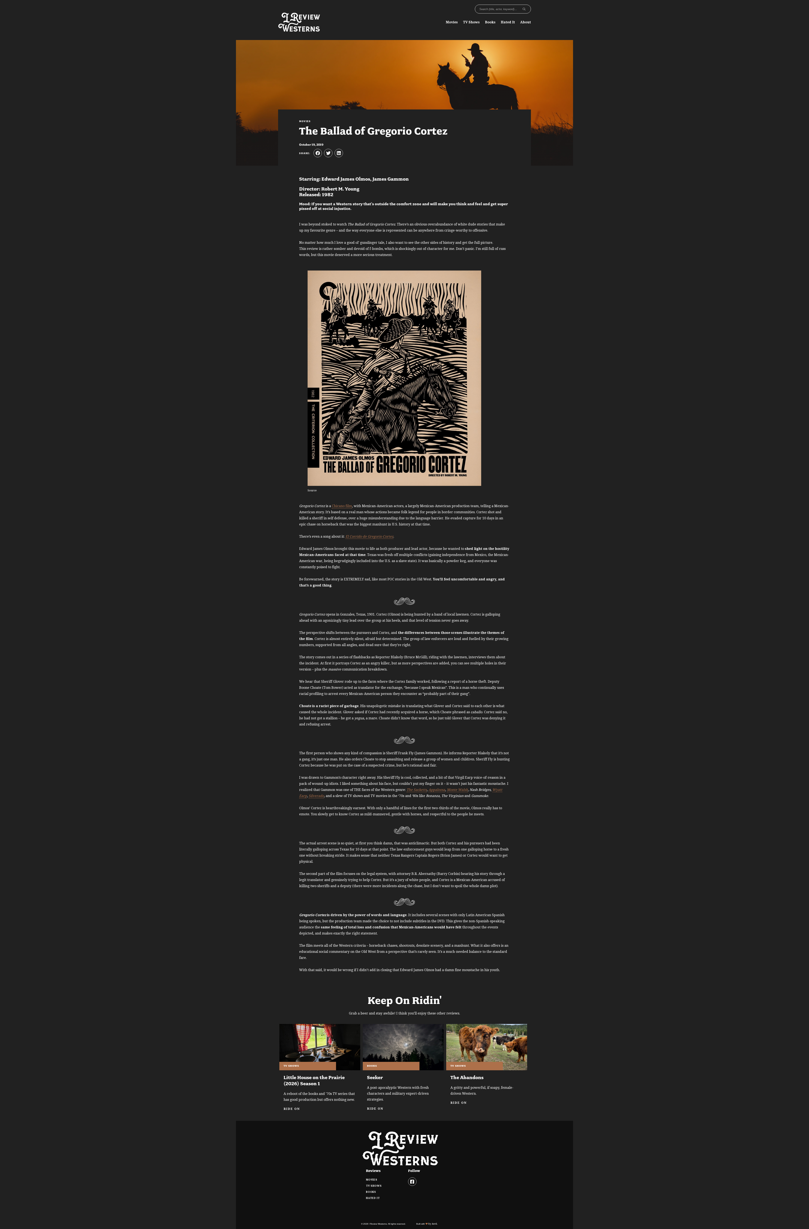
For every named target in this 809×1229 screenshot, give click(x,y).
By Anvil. (433, 1224)
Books (490, 22)
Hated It (508, 22)
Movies (452, 22)
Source (312, 490)
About (525, 22)
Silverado (316, 796)
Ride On (292, 1108)
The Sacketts (417, 790)
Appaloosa (437, 790)
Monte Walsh (457, 790)
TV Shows (471, 22)
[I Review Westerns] (299, 30)
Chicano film (342, 506)
